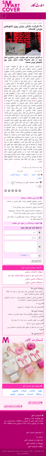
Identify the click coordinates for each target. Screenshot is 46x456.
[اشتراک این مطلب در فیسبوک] (16, 190)
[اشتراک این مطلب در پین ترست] (9, 190)
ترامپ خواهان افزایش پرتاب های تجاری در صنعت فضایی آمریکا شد (24, 202)
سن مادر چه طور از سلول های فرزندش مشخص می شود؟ (25, 328)
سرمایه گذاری (15, 175)
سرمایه (26, 175)
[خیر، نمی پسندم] (40, 186)
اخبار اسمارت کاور (34, 403)
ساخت (32, 390)
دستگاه (39, 394)
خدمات (30, 394)
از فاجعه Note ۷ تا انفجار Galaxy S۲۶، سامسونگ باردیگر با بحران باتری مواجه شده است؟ (24, 212)
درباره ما (39, 437)
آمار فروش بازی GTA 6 (35, 324)
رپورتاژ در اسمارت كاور (34, 443)
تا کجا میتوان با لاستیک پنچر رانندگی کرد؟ (27, 207)
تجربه (33, 100)
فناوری (15, 390)
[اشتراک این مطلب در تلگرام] (19, 190)
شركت (39, 178)
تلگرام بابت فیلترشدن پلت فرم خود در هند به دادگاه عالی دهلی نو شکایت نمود (24, 292)
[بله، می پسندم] (13, 182)
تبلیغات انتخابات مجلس (34, 272)
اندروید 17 (39, 303)
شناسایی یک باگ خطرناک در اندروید (30, 307)
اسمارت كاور (37, 6)
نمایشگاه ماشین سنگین (34, 279)
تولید (40, 390)
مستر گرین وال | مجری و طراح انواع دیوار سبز (25, 275)
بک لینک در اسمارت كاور (33, 440)
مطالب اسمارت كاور (35, 446)
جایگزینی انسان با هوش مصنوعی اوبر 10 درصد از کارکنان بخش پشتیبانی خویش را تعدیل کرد (23, 298)
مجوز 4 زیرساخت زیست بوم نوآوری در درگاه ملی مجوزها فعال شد (24, 218)
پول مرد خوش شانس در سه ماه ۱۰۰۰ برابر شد (27, 320)
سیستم (21, 394)
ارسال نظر (35, 261)
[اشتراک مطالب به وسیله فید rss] (5, 190)
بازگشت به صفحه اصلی (12, 406)
